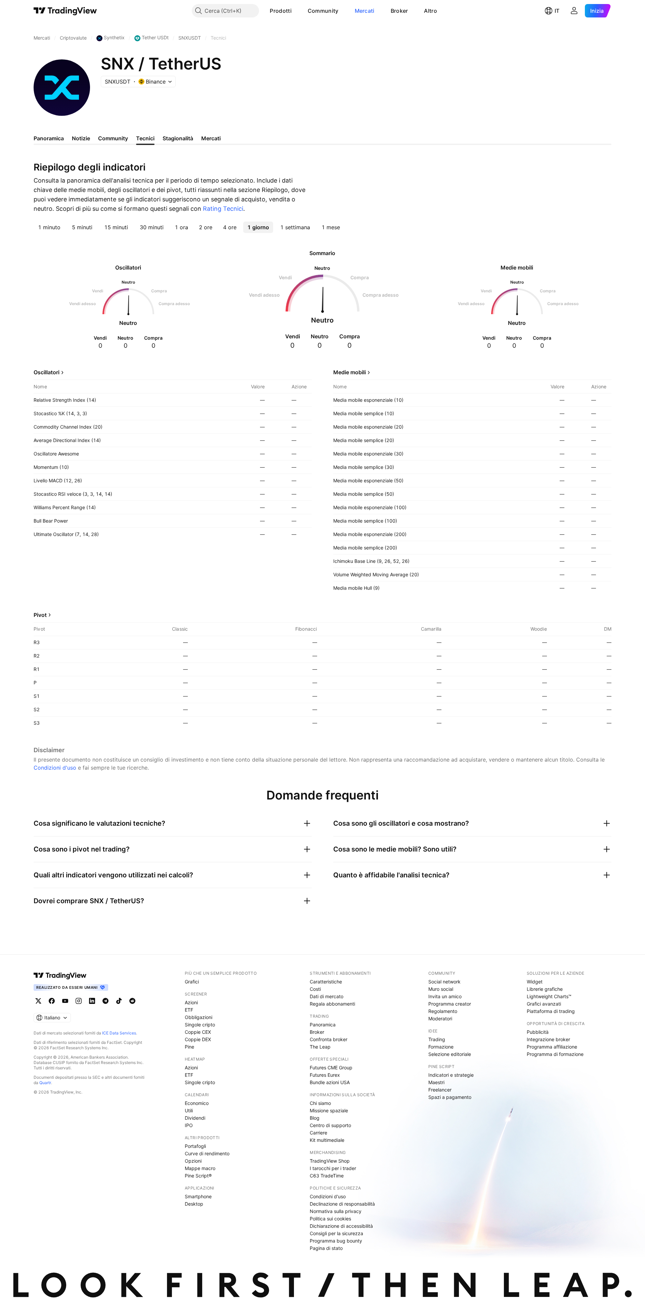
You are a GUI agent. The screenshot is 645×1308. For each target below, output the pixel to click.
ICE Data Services (119, 1032)
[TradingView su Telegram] (105, 1001)
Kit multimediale (327, 1140)
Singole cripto (200, 1024)
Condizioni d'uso (55, 767)
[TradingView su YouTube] (65, 1001)
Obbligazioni (198, 1017)
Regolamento (442, 1011)
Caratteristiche (326, 981)
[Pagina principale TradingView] (65, 10)
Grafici (192, 981)
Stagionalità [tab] (178, 138)
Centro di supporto (330, 1125)
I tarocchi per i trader (333, 1168)
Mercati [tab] (211, 138)
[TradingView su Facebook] (51, 1001)
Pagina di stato (326, 1248)
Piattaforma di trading (551, 1011)
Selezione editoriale (449, 1054)
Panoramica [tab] (49, 138)
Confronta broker (328, 1039)
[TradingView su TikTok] (119, 1001)
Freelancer (440, 1090)
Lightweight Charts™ (549, 996)
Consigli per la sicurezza (336, 1233)
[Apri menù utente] (574, 10)
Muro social (440, 989)
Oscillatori (46, 372)
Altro (430, 10)
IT (557, 10)
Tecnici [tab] (145, 138)
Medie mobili (349, 372)
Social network (444, 981)
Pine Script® (198, 1175)
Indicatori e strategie (451, 1075)
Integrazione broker (548, 1039)
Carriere (318, 1132)
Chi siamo (320, 1103)
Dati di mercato (326, 996)
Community (323, 10)
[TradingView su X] (38, 1001)
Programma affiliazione (552, 1047)
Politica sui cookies (330, 1218)
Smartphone (198, 1196)
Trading (436, 1039)
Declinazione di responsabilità (342, 1204)
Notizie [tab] (81, 138)
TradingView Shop (330, 1161)
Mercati (365, 10)
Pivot (40, 615)
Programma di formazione (555, 1054)
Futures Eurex (325, 1075)
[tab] (49, 227)
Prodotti (280, 10)
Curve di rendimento (207, 1153)
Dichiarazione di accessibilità (341, 1226)
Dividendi (195, 1118)
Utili (189, 1110)
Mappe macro (200, 1168)
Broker (399, 10)
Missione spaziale (329, 1110)
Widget (535, 981)
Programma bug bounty (336, 1241)
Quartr (45, 1082)
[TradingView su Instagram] (78, 1001)
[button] (297, 10)
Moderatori (440, 1018)
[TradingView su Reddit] (132, 1001)
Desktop (194, 1204)
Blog (314, 1118)
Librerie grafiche (545, 989)
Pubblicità (538, 1032)
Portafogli (195, 1146)
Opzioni (193, 1161)
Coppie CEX (198, 1032)
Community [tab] (113, 138)
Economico (197, 1103)
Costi (315, 989)
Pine (189, 1047)
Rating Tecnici (223, 208)
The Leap (320, 1047)
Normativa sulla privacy (335, 1211)
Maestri (436, 1082)
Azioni (191, 1002)
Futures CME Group (331, 1067)
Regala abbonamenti (332, 1004)
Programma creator (449, 1004)
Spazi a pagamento (449, 1097)
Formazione (441, 1047)
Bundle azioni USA (330, 1082)
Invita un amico (445, 996)
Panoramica (323, 1024)
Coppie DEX (198, 1039)
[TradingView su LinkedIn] (92, 1001)
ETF (189, 1010)
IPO (189, 1125)
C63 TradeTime (327, 1175)
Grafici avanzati (544, 1004)
